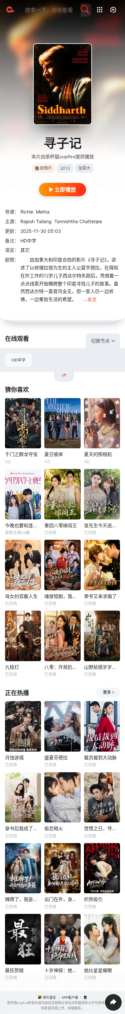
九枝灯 (12, 667)
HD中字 (19, 360)
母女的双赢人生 (21, 596)
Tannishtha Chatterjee (78, 221)
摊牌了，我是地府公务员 (23, 899)
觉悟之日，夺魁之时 (102, 828)
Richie (26, 212)
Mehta (43, 212)
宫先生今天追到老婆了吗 (102, 525)
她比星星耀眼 (98, 970)
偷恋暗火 (53, 828)
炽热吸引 (93, 899)
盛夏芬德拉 (56, 757)
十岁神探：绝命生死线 (62, 970)
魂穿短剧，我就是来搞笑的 (62, 596)
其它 (25, 250)
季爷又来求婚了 (100, 596)
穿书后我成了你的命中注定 (23, 828)
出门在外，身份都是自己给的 (62, 899)
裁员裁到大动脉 (100, 757)
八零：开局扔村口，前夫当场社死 (62, 667)
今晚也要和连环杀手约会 (23, 525)
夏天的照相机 (98, 454)
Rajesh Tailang (36, 221)
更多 (107, 692)
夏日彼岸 (53, 454)
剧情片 (46, 168)
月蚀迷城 (14, 757)
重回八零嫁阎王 (60, 525)
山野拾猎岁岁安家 (102, 667)
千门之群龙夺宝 (21, 454)
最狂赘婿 (14, 970)
